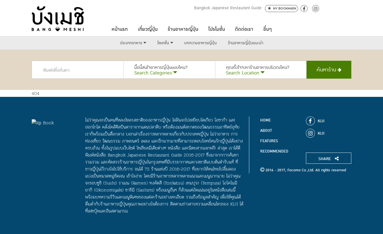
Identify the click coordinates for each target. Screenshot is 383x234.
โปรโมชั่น (216, 29)
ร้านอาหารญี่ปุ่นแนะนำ (245, 43)
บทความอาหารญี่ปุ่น (200, 43)
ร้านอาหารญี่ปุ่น (183, 29)
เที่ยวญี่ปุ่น (148, 29)
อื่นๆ (267, 29)
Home (265, 120)
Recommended (274, 151)
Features (269, 141)
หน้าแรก (120, 29)
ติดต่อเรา (244, 29)
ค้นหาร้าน (327, 69)
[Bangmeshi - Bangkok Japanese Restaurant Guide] (58, 18)
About (266, 130)
